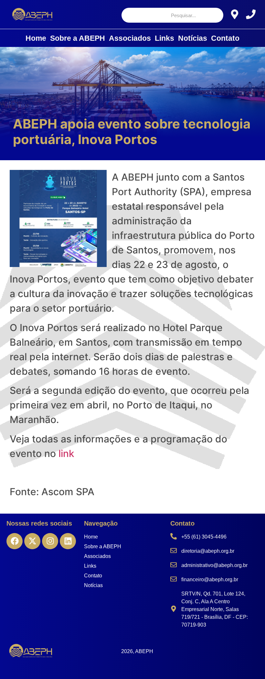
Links (164, 38)
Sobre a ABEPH (77, 38)
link (66, 453)
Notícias (192, 38)
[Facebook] (14, 541)
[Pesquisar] (212, 15)
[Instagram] (50, 541)
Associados (130, 38)
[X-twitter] (32, 541)
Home (36, 38)
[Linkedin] (68, 541)
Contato (225, 38)
